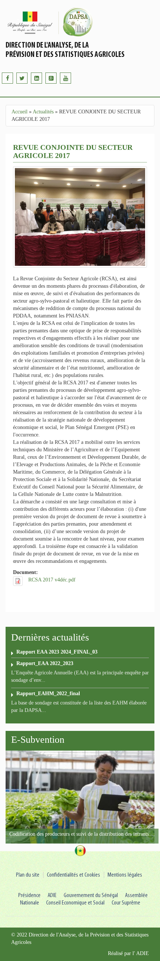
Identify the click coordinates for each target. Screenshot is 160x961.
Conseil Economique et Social (75, 903)
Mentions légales (125, 875)
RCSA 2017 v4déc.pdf (52, 580)
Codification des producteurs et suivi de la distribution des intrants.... (82, 834)
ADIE (52, 895)
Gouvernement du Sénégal (91, 895)
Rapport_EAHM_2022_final (48, 693)
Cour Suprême (126, 903)
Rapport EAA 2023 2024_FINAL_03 (56, 652)
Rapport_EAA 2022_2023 (44, 663)
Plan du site (27, 875)
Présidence (29, 895)
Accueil (20, 112)
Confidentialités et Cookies (73, 875)
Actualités (43, 112)
